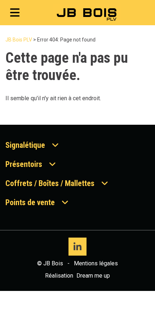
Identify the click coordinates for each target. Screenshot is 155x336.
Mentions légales (96, 263)
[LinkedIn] (77, 247)
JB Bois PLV (18, 40)
